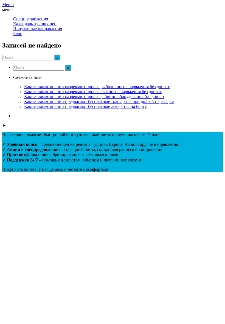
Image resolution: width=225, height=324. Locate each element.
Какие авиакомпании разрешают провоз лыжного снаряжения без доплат (93, 91)
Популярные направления (37, 28)
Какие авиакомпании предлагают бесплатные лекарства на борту (85, 106)
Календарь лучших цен (35, 23)
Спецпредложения (30, 18)
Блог (17, 33)
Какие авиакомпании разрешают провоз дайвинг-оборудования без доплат (94, 96)
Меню (8, 4)
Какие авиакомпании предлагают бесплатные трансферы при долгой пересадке (99, 101)
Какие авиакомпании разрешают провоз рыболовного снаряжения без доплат (97, 86)
